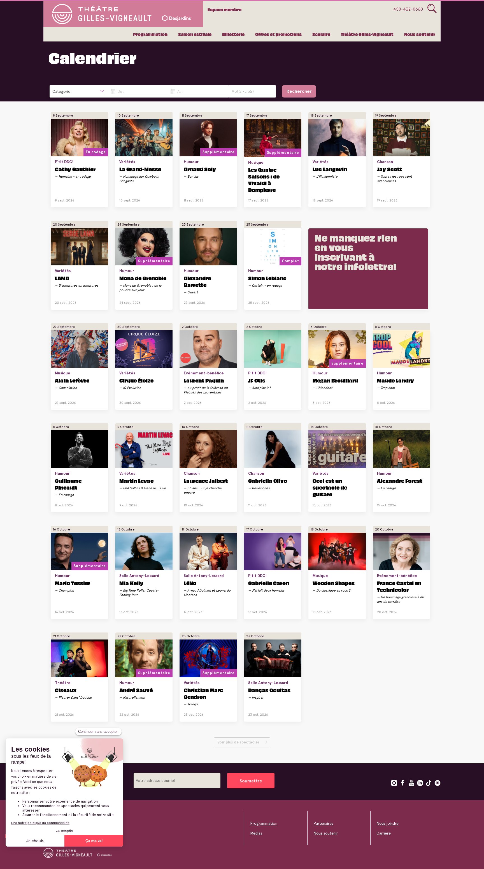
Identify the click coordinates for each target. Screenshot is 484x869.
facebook (403, 783)
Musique (256, 162)
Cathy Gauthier (75, 169)
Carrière (383, 833)
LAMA (62, 278)
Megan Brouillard (335, 380)
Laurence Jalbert (206, 481)
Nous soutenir (419, 34)
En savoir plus (75, 198)
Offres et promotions (278, 34)
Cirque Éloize (136, 380)
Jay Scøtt (389, 169)
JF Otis (256, 380)
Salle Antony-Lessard (139, 575)
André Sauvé (136, 690)
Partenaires (323, 823)
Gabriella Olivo (267, 481)
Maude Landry (395, 380)
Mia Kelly (131, 583)
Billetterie (233, 34)
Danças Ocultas (269, 690)
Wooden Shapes (334, 583)
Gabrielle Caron (268, 583)
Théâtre (63, 682)
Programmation (150, 34)
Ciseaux (65, 690)
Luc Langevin (330, 169)
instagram (394, 783)
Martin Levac (136, 481)
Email (437, 783)
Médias (256, 833)
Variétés (127, 161)
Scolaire (321, 34)
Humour (191, 161)
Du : (120, 91)
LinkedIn (420, 783)
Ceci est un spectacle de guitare (330, 487)
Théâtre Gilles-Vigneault (367, 34)
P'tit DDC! (64, 161)
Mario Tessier (72, 583)
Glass (432, 9)
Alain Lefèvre (72, 380)
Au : (180, 91)
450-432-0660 (408, 9)
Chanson (385, 161)
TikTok (429, 783)
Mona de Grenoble (142, 278)
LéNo (190, 583)
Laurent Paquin (204, 380)
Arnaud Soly (200, 169)
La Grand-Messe (140, 169)
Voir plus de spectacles (238, 742)
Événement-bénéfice (204, 373)
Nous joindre (387, 823)
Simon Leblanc (267, 278)
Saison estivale (194, 34)
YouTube (411, 783)
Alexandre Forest (399, 481)
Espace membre (224, 9)
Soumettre (251, 781)
